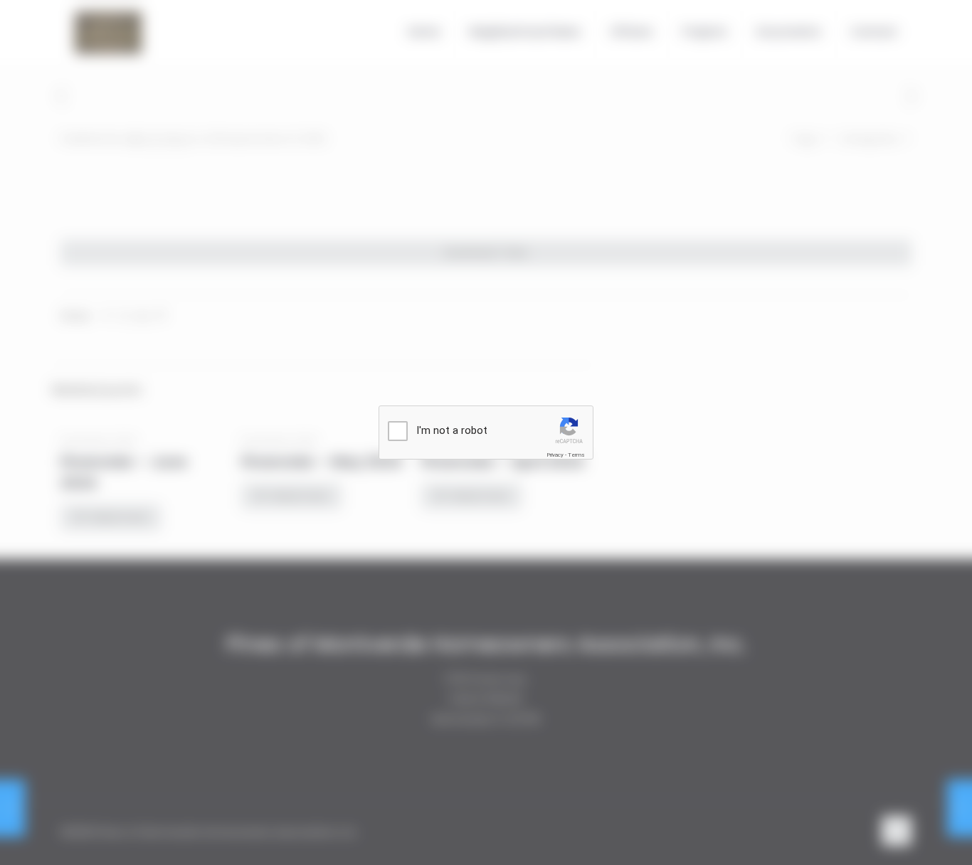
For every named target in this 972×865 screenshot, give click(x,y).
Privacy (555, 455)
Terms (576, 455)
